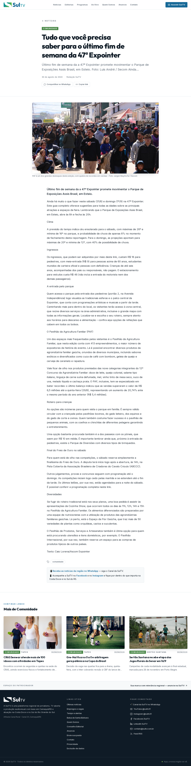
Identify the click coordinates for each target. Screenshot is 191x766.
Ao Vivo (95, 4)
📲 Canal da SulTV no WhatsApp (145, 704)
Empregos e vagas (75, 709)
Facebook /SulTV (142, 719)
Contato (134, 4)
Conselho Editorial (75, 726)
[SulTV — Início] (14, 4)
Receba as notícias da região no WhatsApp (75, 571)
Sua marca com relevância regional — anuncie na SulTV (157, 685)
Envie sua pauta (74, 735)
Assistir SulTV (178, 4)
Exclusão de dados (75, 748)
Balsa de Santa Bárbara (77, 718)
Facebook (81, 575)
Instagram (98, 575)
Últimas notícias (74, 704)
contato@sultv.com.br (144, 729)
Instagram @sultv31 (143, 714)
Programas (82, 4)
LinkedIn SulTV (140, 724)
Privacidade (72, 744)
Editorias (69, 4)
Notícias (57, 4)
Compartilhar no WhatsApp (59, 84)
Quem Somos (108, 4)
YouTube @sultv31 (142, 709)
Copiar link (83, 84)
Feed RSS (138, 733)
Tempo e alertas (74, 713)
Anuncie (123, 4)
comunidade (57, 562)
